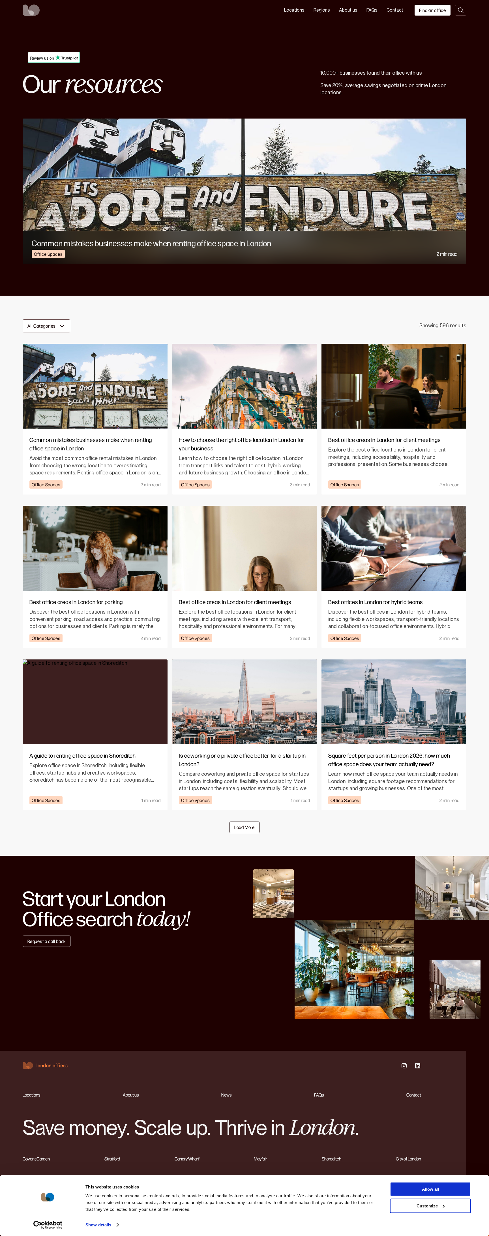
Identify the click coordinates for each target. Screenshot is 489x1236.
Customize (427, 1205)
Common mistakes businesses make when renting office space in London (151, 243)
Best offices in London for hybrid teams (375, 601)
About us (348, 10)
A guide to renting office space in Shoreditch (82, 755)
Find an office (432, 10)
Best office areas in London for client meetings (384, 439)
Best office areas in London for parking (76, 601)
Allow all (430, 1189)
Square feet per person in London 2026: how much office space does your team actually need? (389, 759)
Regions (322, 10)
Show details (98, 1224)
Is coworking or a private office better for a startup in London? (242, 759)
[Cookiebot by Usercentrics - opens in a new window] (48, 1225)
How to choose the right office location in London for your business (241, 444)
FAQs (372, 10)
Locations (294, 10)
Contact (395, 10)
